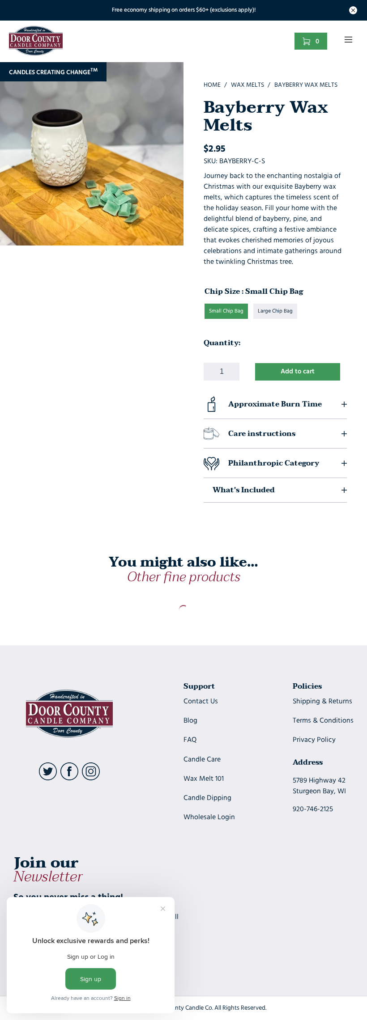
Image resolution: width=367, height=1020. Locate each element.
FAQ (190, 740)
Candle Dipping (207, 798)
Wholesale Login (209, 817)
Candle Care (202, 759)
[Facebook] (69, 778)
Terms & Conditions (323, 720)
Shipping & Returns (322, 701)
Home (212, 85)
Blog (190, 720)
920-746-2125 (313, 809)
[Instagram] (91, 778)
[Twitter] (48, 778)
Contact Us (201, 701)
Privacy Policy (314, 740)
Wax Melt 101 (204, 779)
